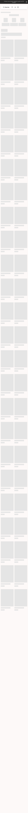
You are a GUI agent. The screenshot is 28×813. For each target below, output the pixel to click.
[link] (12, 7)
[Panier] (18, 7)
